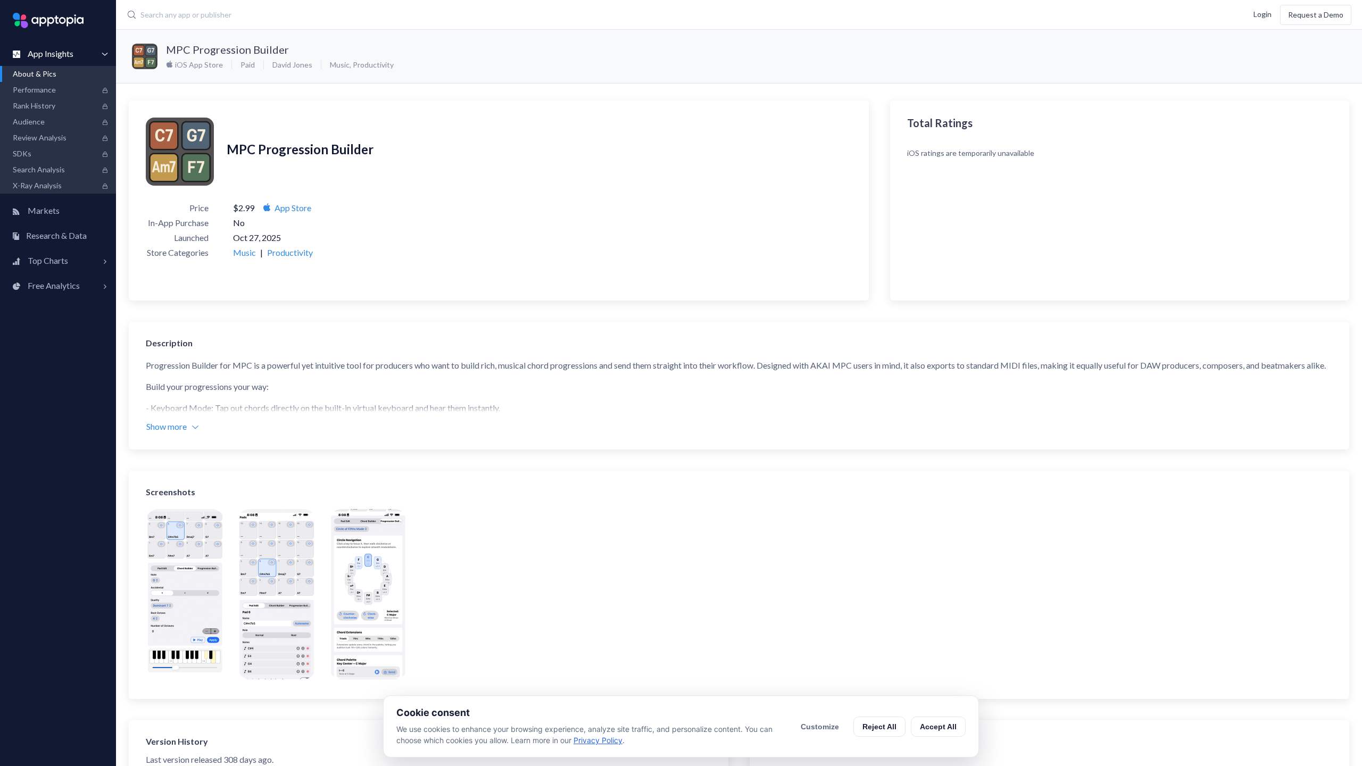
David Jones (292, 64)
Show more (166, 426)
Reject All (879, 726)
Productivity (373, 64)
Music (340, 64)
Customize (820, 726)
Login (1262, 13)
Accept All (938, 726)
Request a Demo (1315, 14)
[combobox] (531, 15)
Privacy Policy (598, 740)
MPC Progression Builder (227, 49)
